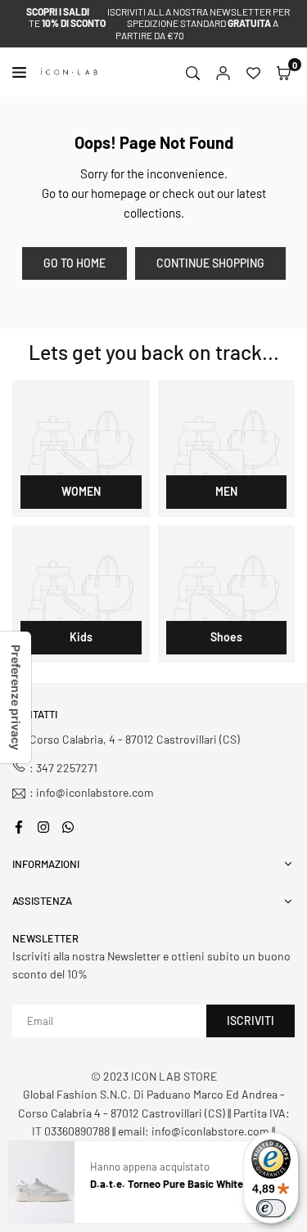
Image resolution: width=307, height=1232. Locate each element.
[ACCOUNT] (223, 72)
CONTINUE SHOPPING (210, 263)
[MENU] (22, 72)
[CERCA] (193, 72)
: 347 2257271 (63, 768)
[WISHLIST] (253, 72)
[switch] (271, 1208)
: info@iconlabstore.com (91, 793)
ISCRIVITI (250, 1020)
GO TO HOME (74, 263)
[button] (284, 72)
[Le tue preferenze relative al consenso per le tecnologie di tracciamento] (15, 697)
